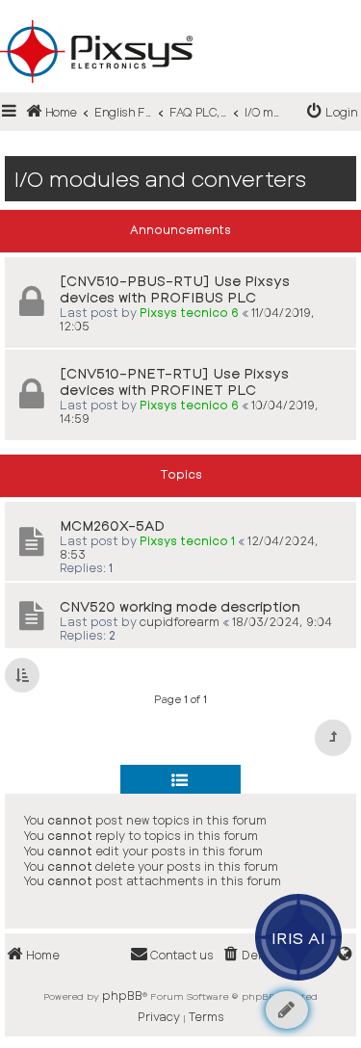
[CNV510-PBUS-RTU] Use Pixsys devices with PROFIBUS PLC (175, 289)
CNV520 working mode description (180, 606)
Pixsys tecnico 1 (187, 540)
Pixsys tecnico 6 (189, 312)
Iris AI (298, 937)
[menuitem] (332, 112)
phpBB (122, 995)
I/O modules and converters (160, 179)
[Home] (180, 20)
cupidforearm (179, 621)
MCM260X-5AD (112, 525)
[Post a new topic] (287, 1010)
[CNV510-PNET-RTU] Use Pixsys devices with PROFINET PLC (174, 381)
